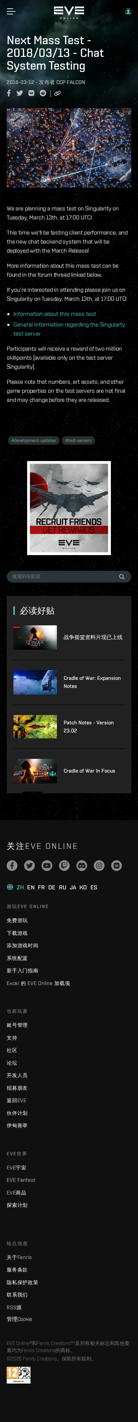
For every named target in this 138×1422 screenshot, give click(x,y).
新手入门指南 (23, 970)
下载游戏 (17, 933)
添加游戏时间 (23, 945)
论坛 (12, 1063)
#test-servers (78, 440)
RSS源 (14, 1307)
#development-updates (33, 440)
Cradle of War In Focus (89, 771)
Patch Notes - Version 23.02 (89, 726)
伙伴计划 (17, 1113)
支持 (12, 1038)
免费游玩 (17, 920)
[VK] (116, 865)
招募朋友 (17, 1088)
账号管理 (17, 1025)
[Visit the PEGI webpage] (18, 1375)
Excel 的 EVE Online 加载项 (38, 983)
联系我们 (17, 1295)
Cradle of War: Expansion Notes (92, 682)
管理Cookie (19, 1319)
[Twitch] (64, 865)
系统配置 (17, 958)
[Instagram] (99, 865)
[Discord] (81, 865)
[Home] (69, 17)
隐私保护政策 (23, 1282)
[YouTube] (47, 865)
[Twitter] (29, 865)
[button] (128, 11)
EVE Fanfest (21, 1180)
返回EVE (16, 1100)
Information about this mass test (54, 313)
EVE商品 (16, 1192)
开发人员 (17, 1075)
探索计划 (17, 1205)
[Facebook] (12, 865)
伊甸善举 (17, 1125)
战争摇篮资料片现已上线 (93, 637)
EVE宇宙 (16, 1167)
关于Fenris (19, 1257)
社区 (12, 1050)
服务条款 (17, 1269)
